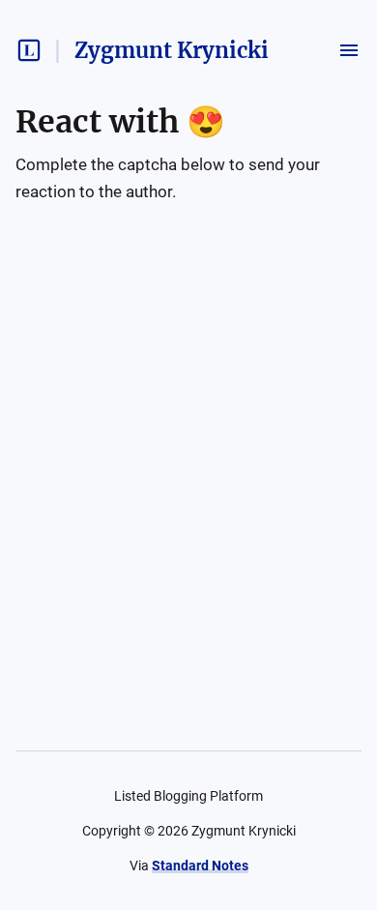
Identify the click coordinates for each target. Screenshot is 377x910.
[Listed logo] (29, 50)
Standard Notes (200, 865)
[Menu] (349, 50)
